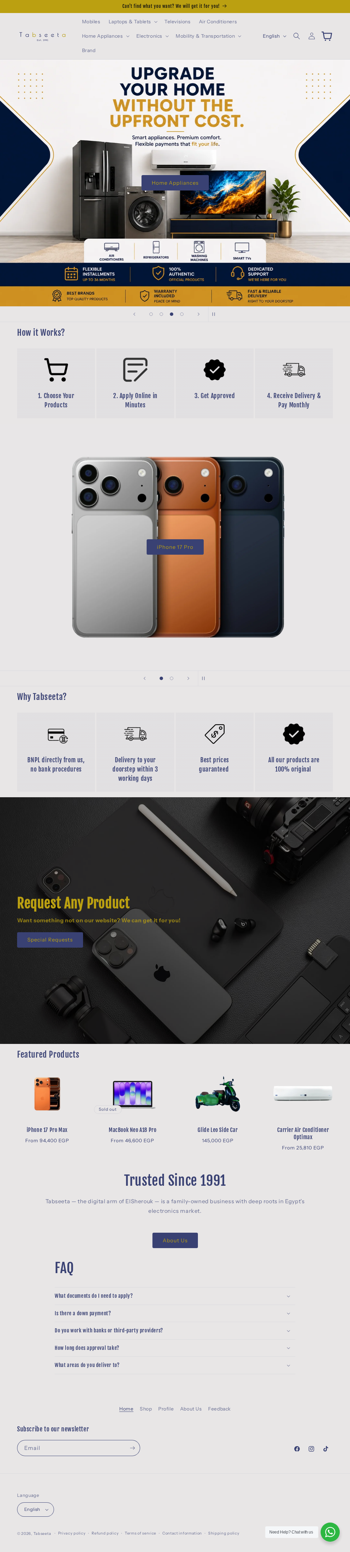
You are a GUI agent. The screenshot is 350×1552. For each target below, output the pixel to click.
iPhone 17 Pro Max (47, 1129)
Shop (146, 1409)
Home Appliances (175, 183)
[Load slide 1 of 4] (151, 314)
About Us (175, 1240)
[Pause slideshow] (215, 314)
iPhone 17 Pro (175, 547)
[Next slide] (198, 314)
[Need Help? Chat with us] (330, 1532)
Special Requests (50, 939)
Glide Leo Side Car (218, 1129)
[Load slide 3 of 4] (171, 314)
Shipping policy (224, 1533)
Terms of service (140, 1533)
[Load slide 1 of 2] (161, 678)
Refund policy (105, 1533)
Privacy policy (72, 1533)
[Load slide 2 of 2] (171, 678)
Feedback (219, 1409)
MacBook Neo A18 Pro (132, 1129)
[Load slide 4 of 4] (182, 314)
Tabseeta (42, 1533)
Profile (166, 1409)
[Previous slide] (134, 314)
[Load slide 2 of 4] (161, 314)
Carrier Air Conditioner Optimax (303, 1133)
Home (126, 1409)
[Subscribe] (132, 1448)
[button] (132, 21)
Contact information (182, 1533)
